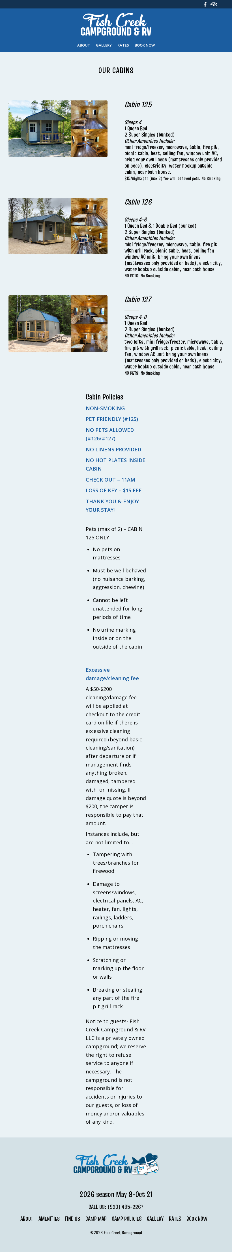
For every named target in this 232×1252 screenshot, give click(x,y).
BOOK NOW (196, 1219)
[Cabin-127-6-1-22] (58, 323)
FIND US (72, 1219)
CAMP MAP (96, 1219)
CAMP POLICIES (127, 1219)
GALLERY (155, 1219)
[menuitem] (83, 45)
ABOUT (26, 1219)
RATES (175, 1219)
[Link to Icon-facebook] (213, 4)
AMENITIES (49, 1219)
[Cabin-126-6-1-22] (58, 226)
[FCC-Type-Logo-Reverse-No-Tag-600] (116, 25)
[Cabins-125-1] (58, 128)
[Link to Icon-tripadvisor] (205, 4)
